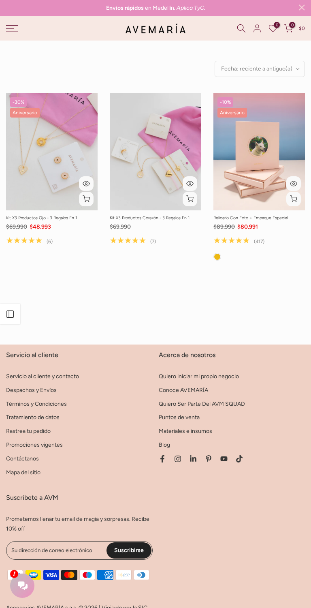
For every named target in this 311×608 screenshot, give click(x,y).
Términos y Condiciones (36, 403)
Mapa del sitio (23, 472)
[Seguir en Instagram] (177, 459)
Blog (164, 444)
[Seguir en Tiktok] (239, 459)
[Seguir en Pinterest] (208, 459)
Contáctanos (22, 458)
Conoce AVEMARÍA (183, 390)
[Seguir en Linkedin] (193, 459)
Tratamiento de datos (33, 417)
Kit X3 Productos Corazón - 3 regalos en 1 (150, 218)
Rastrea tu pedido (28, 431)
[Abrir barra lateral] (10, 314)
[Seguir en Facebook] (162, 459)
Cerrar (9, 7)
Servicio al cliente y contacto (42, 376)
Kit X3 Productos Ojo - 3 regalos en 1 (41, 218)
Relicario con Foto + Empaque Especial (250, 218)
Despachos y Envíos (31, 390)
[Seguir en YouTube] (224, 459)
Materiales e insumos (185, 431)
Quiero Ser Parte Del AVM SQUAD (202, 403)
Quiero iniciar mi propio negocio (199, 376)
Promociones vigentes (34, 444)
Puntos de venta (179, 417)
